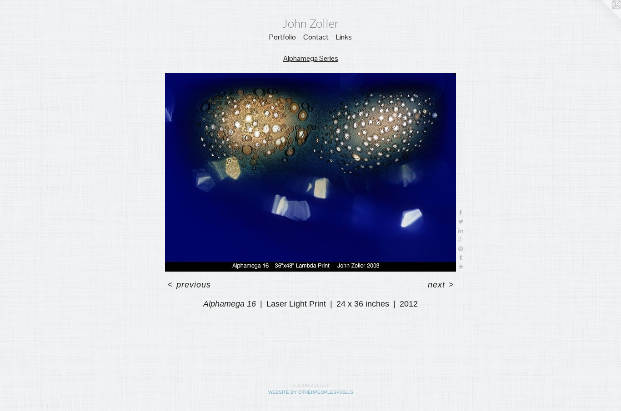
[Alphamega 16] (310, 172)
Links (344, 37)
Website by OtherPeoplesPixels (310, 392)
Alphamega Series (310, 58)
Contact (316, 37)
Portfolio (282, 37)
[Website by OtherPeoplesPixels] (603, 18)
